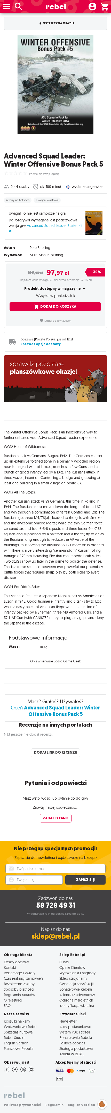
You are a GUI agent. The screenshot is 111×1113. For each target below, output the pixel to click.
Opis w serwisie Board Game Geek (55, 661)
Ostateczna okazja (58, 23)
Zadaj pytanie (55, 818)
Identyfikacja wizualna (76, 1005)
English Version (16, 1043)
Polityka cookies (72, 1043)
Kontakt (10, 967)
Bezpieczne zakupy (19, 984)
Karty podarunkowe (75, 1026)
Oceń (55, 710)
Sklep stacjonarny (73, 978)
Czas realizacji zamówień (23, 978)
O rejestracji (13, 1000)
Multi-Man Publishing (46, 255)
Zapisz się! (85, 879)
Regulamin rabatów (19, 994)
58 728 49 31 (55, 905)
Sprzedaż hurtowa (18, 1032)
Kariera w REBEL (71, 1054)
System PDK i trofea (74, 1032)
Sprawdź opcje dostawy (40, 344)
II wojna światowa (47, 200)
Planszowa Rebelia (18, 1048)
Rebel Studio (14, 1037)
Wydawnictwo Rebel (20, 1026)
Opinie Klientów (72, 967)
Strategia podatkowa (76, 1048)
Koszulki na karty (17, 1021)
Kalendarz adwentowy (77, 994)
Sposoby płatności (19, 989)
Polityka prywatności (22, 1104)
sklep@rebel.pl (55, 936)
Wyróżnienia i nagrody (77, 973)
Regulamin (54, 1104)
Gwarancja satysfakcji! (76, 984)
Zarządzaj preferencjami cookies (102, 1103)
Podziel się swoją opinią (44, 174)
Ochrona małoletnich (76, 1000)
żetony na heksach (17, 200)
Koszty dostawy (16, 962)
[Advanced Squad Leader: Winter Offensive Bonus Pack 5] (55, 84)
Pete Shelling (40, 247)
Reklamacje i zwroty (19, 973)
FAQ (7, 1005)
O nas (64, 962)
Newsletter (67, 1021)
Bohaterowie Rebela (75, 989)
